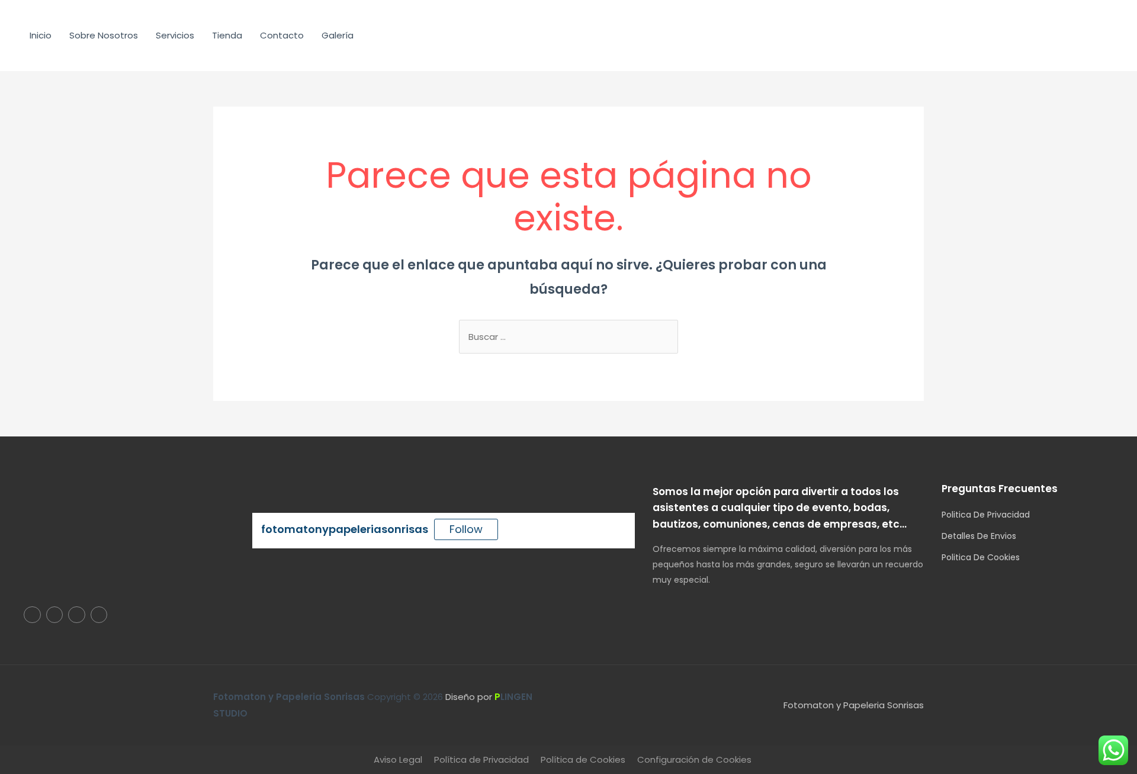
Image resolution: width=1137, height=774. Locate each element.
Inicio (41, 35)
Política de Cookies (583, 759)
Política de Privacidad (481, 759)
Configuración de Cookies (694, 759)
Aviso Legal (398, 759)
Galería (338, 35)
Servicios (175, 35)
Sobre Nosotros (103, 35)
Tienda (227, 35)
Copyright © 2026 (329, 697)
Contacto (282, 35)
